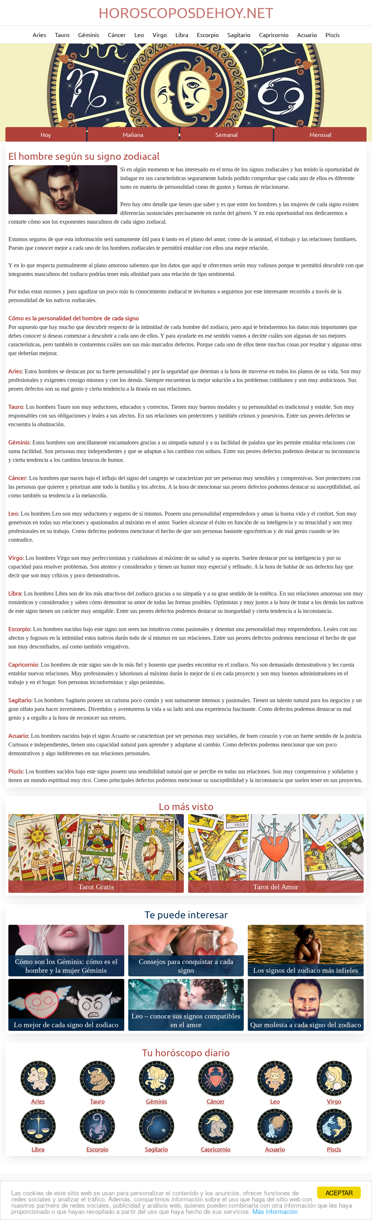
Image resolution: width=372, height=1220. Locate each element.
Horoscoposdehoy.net (186, 12)
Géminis (88, 34)
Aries (39, 34)
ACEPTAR (339, 1192)
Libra (181, 34)
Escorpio (208, 34)
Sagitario (238, 34)
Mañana (133, 134)
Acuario (307, 34)
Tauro (62, 34)
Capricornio (273, 34)
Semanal (226, 134)
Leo (139, 34)
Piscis (333, 34)
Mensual (320, 134)
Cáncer (117, 34)
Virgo (160, 34)
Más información (275, 1211)
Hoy (46, 134)
